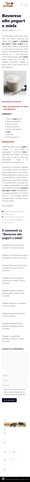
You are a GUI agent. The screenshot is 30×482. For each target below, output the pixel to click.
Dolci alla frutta (7, 214)
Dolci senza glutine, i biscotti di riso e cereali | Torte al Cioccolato (13, 280)
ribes (13, 220)
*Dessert (7, 211)
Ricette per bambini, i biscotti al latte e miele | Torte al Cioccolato (13, 293)
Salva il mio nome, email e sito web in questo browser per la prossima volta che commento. (14, 392)
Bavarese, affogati (17, 211)
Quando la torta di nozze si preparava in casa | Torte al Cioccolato (14, 268)
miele (14, 44)
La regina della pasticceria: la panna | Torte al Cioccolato (13, 338)
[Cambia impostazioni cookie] (3, 478)
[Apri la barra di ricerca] (21, 4)
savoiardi (21, 46)
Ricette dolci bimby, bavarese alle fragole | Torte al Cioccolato (13, 326)
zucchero (10, 222)
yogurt (4, 222)
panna (8, 220)
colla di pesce (9, 217)
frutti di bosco (7, 46)
